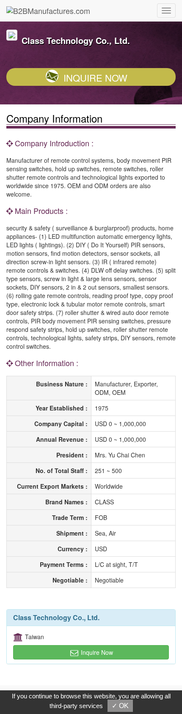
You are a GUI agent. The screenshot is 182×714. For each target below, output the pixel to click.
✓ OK (120, 705)
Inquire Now (95, 77)
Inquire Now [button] (96, 652)
